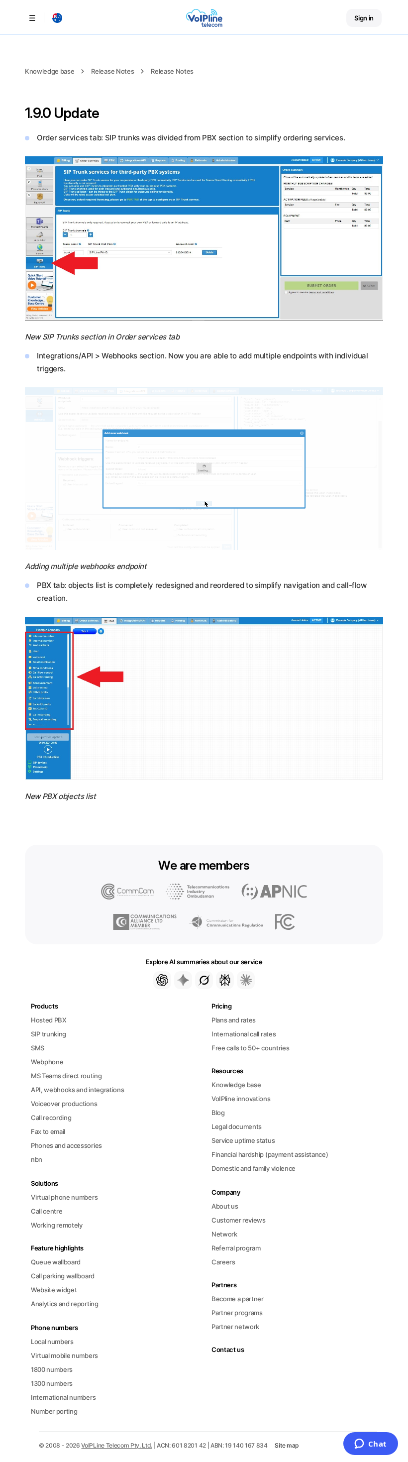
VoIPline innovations (241, 1099)
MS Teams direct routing (66, 1076)
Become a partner (237, 1299)
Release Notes (112, 71)
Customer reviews (238, 1220)
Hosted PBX (49, 1020)
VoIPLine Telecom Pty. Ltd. (116, 1445)
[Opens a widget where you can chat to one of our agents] (370, 1444)
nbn (36, 1159)
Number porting (54, 1411)
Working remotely (57, 1225)
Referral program (236, 1248)
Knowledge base (49, 71)
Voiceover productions (64, 1104)
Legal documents (236, 1126)
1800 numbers (52, 1369)
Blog (218, 1113)
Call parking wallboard (63, 1276)
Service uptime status (243, 1140)
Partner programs (237, 1313)
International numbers (63, 1397)
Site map (287, 1445)
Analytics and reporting (65, 1304)
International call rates (243, 1034)
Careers (223, 1262)
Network (224, 1234)
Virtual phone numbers (64, 1197)
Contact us (227, 1349)
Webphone (47, 1062)
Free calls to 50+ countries (250, 1048)
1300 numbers (52, 1383)
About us (224, 1206)
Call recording (51, 1118)
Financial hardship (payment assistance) (269, 1154)
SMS (37, 1048)
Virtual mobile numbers (64, 1355)
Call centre (46, 1211)
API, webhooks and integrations (77, 1090)
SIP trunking (48, 1034)
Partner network (235, 1327)
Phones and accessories (66, 1145)
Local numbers (52, 1342)
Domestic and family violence (253, 1168)
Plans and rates (233, 1020)
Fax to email (48, 1131)
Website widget (54, 1290)
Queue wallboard (56, 1262)
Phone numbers (54, 1328)
